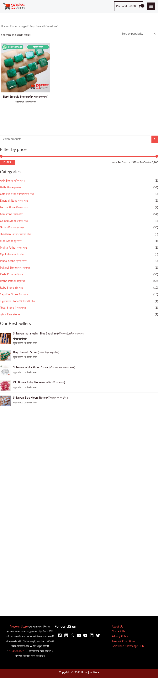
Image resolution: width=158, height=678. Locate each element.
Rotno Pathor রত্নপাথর (12, 281)
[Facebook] (60, 635)
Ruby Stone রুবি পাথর (11, 288)
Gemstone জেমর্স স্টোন (11, 214)
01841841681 (16, 651)
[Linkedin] (92, 635)
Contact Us (118, 631)
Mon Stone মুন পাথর (11, 241)
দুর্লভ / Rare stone (10, 314)
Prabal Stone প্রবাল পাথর (13, 261)
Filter (7, 162)
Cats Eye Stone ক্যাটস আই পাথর (17, 194)
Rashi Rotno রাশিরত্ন (11, 274)
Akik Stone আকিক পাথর (12, 180)
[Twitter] (98, 635)
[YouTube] (85, 635)
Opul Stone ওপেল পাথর (12, 254)
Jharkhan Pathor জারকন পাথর (15, 234)
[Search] (154, 139)
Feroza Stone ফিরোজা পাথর (14, 207)
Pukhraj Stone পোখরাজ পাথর (15, 268)
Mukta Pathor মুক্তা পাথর (13, 247)
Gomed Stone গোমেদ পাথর (14, 221)
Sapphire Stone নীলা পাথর (14, 294)
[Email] (79, 635)
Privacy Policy (120, 636)
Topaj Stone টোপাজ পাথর (13, 308)
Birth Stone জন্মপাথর (10, 187)
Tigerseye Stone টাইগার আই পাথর (17, 301)
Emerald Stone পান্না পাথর (14, 200)
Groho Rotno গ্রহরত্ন (12, 227)
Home (4, 26)
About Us (117, 626)
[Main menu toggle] (151, 6)
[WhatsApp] (73, 635)
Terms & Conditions (123, 641)
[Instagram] (66, 635)
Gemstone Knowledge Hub (128, 646)
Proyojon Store (19, 626)
